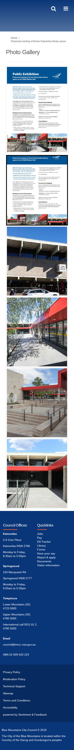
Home (14, 38)
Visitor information (48, 565)
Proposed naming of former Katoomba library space (38, 41)
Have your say (46, 553)
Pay (39, 537)
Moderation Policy (14, 679)
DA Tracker (44, 541)
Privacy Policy (11, 672)
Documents (44, 561)
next (62, 114)
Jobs (40, 533)
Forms (41, 549)
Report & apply (46, 557)
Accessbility (10, 707)
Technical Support (14, 686)
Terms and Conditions (16, 700)
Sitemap (8, 693)
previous (12, 114)
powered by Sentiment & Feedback (25, 714)
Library (41, 545)
